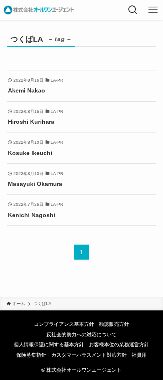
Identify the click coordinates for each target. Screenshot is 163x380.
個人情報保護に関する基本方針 (49, 344)
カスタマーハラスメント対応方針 (89, 355)
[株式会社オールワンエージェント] (39, 10)
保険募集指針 (31, 355)
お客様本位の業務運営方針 (119, 344)
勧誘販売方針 (114, 324)
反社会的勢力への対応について (81, 334)
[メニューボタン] (153, 10)
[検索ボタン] (133, 10)
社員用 (139, 355)
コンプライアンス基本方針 (64, 324)
